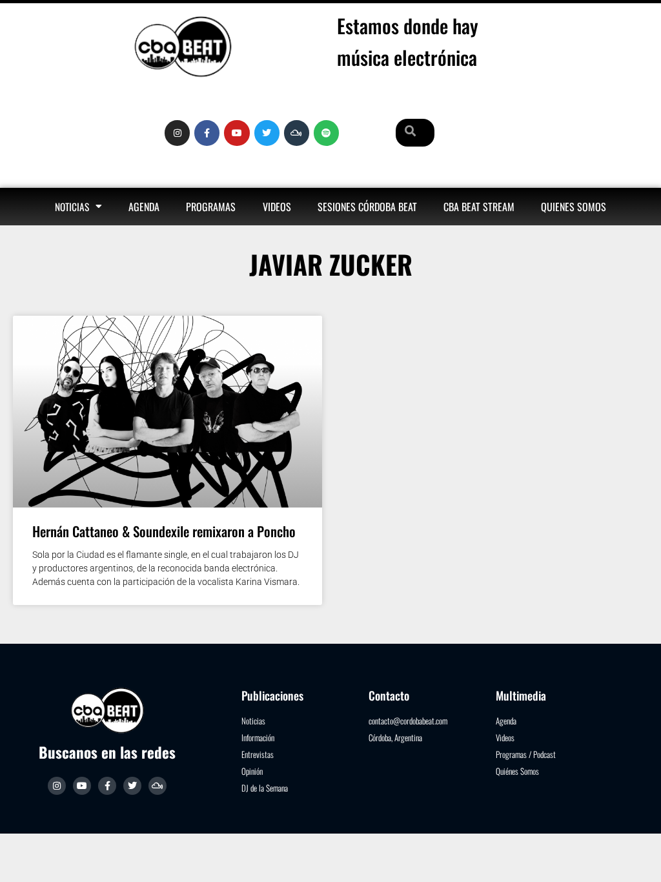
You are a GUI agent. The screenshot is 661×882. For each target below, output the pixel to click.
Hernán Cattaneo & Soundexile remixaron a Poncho (164, 531)
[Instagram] (177, 132)
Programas (211, 206)
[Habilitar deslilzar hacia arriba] (635, 856)
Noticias (72, 207)
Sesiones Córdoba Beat (367, 206)
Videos (277, 206)
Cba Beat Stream (478, 206)
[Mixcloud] (296, 132)
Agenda (143, 206)
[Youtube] (236, 132)
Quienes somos (573, 206)
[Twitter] (267, 132)
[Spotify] (326, 132)
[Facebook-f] (206, 132)
